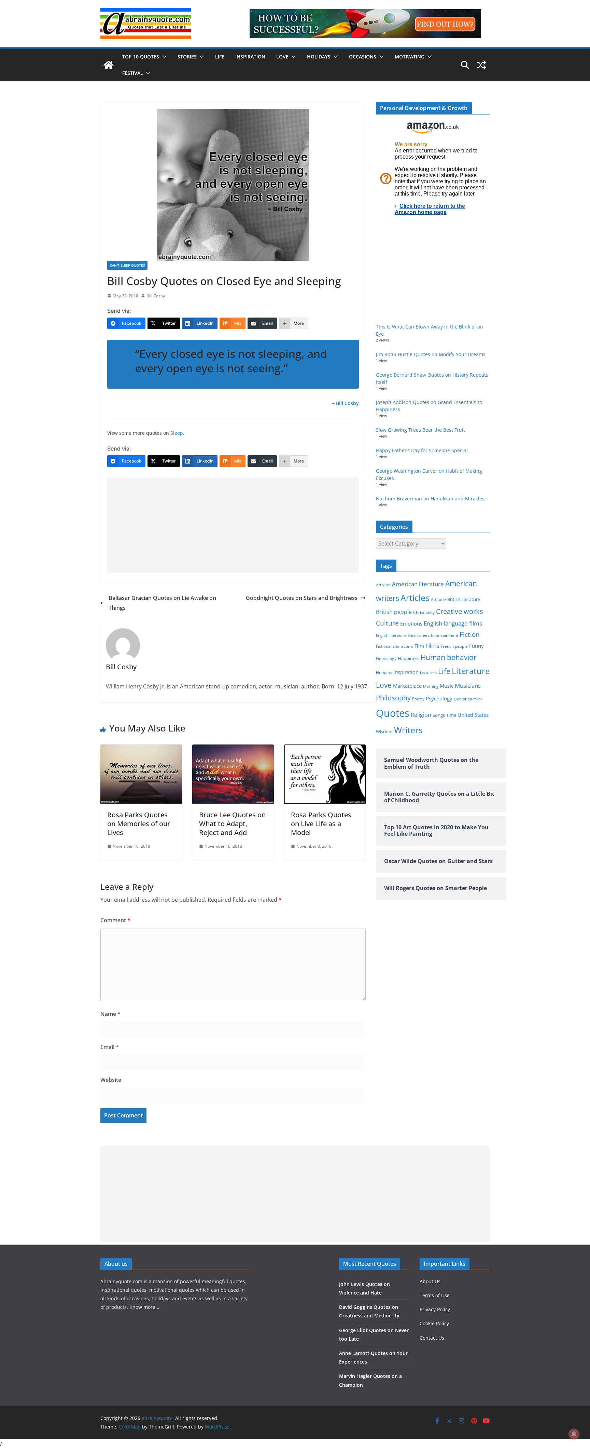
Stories (187, 56)
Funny (476, 645)
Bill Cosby (155, 296)
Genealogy (386, 658)
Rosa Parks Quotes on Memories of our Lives (138, 823)
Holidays (319, 56)
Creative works (459, 611)
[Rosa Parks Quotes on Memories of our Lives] (141, 749)
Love (282, 56)
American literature (418, 584)
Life (219, 56)
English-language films (453, 623)
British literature (463, 599)
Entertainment (444, 635)
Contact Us (432, 1337)
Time (451, 715)
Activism (383, 584)
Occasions (362, 56)
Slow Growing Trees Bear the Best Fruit (420, 430)
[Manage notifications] (573, 1433)
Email (109, 1047)
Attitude (438, 599)
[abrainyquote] (108, 65)
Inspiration (250, 56)
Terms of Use (435, 1295)
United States (473, 714)
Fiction (470, 634)
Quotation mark (468, 698)
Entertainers (419, 635)
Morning (430, 686)
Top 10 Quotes (140, 56)
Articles (415, 597)
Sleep (176, 433)
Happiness (408, 658)
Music (446, 685)
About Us (430, 1281)
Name (110, 1014)
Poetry (418, 699)
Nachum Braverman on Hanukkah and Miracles (430, 498)
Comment (115, 920)
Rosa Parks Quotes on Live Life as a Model (321, 823)
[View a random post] (481, 65)
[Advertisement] (233, 525)
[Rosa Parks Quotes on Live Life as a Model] (325, 749)
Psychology (439, 698)
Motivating (409, 56)
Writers (408, 730)
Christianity (424, 612)
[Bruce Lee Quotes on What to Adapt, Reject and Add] (233, 749)
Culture (387, 623)
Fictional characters (394, 646)
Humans (384, 672)
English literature (391, 635)
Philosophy (393, 697)
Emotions (411, 623)
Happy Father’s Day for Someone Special (422, 450)
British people (394, 612)
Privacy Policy (435, 1309)
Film (419, 646)
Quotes (392, 713)
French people (454, 646)
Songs (439, 715)
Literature (471, 671)
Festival (132, 73)
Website (110, 1080)
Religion (421, 715)
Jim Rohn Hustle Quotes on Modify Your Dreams (431, 354)
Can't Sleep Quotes (127, 265)
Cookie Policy (434, 1323)
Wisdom (384, 731)
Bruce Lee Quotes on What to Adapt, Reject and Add (232, 823)
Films (432, 645)
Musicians (468, 685)
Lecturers (428, 672)
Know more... (144, 1307)
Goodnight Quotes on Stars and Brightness (301, 598)
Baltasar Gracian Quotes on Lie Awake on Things (162, 603)
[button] (163, 57)
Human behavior (449, 657)
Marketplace (407, 685)
